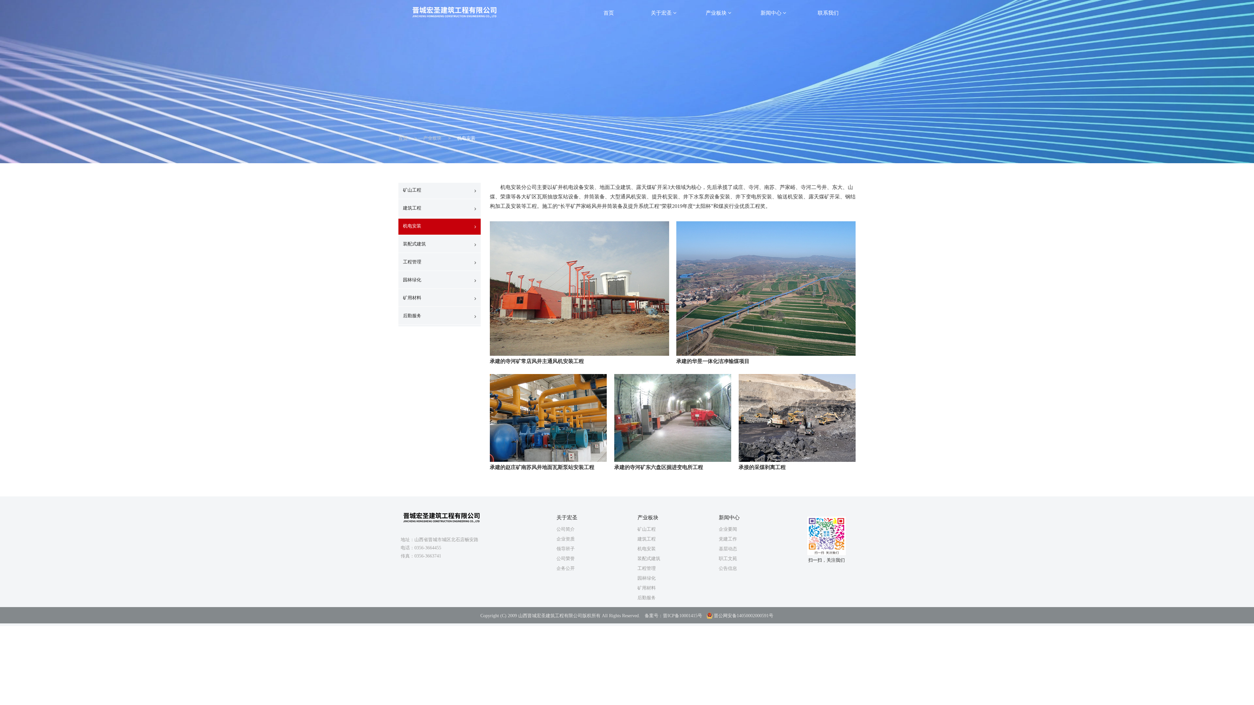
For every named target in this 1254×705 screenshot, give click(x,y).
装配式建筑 (414, 243)
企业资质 (565, 538)
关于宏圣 (662, 13)
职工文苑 (728, 558)
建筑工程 (412, 208)
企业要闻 (728, 529)
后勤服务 (412, 315)
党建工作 (728, 538)
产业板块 (717, 13)
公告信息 (728, 568)
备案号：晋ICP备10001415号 (673, 615)
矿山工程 (412, 190)
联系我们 (828, 13)
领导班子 (565, 548)
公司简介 (565, 529)
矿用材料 (412, 297)
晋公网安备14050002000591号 (743, 615)
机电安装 (412, 225)
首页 (608, 13)
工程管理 (412, 261)
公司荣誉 (565, 558)
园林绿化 (412, 279)
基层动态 (728, 548)
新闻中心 (772, 13)
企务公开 (565, 568)
